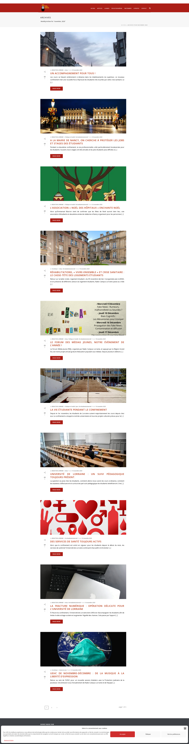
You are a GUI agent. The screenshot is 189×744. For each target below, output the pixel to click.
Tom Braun (55, 269)
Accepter (123, 734)
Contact (144, 8)
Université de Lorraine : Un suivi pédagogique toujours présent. (87, 475)
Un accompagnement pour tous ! (72, 73)
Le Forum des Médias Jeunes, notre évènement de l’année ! (87, 344)
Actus (66, 70)
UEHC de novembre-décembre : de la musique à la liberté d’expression (87, 675)
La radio (106, 8)
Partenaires (128, 8)
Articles (99, 8)
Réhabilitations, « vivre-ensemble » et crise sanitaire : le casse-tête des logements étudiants (87, 273)
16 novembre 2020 (101, 406)
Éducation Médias (117, 8)
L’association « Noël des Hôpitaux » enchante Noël (85, 207)
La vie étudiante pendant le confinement (78, 409)
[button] (185, 728)
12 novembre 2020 (76, 670)
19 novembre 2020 (84, 269)
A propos (136, 8)
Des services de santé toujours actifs (75, 541)
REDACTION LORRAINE (57, 70)
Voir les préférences (173, 734)
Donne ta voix (63, 670)
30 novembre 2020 (77, 70)
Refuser (148, 734)
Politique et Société (70, 137)
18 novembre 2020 (101, 339)
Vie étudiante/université (82, 137)
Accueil (93, 8)
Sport (77, 406)
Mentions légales (8, 740)
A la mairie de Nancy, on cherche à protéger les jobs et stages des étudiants (87, 142)
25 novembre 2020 (97, 204)
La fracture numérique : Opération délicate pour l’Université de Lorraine (87, 607)
